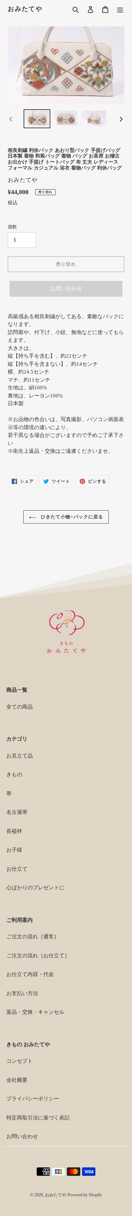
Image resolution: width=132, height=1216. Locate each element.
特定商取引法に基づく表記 (38, 1118)
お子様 (14, 850)
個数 (12, 226)
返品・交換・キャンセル (35, 1012)
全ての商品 (19, 707)
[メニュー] (120, 9)
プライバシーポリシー (32, 1098)
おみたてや (25, 8)
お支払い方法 (22, 993)
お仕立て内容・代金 (30, 974)
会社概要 (16, 1080)
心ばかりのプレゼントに (35, 887)
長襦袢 (14, 831)
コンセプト (19, 1061)
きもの (14, 774)
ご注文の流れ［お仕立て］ (38, 955)
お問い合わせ (66, 288)
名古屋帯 (16, 812)
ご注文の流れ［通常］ (32, 936)
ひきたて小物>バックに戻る (71, 516)
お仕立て (16, 869)
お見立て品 (19, 756)
